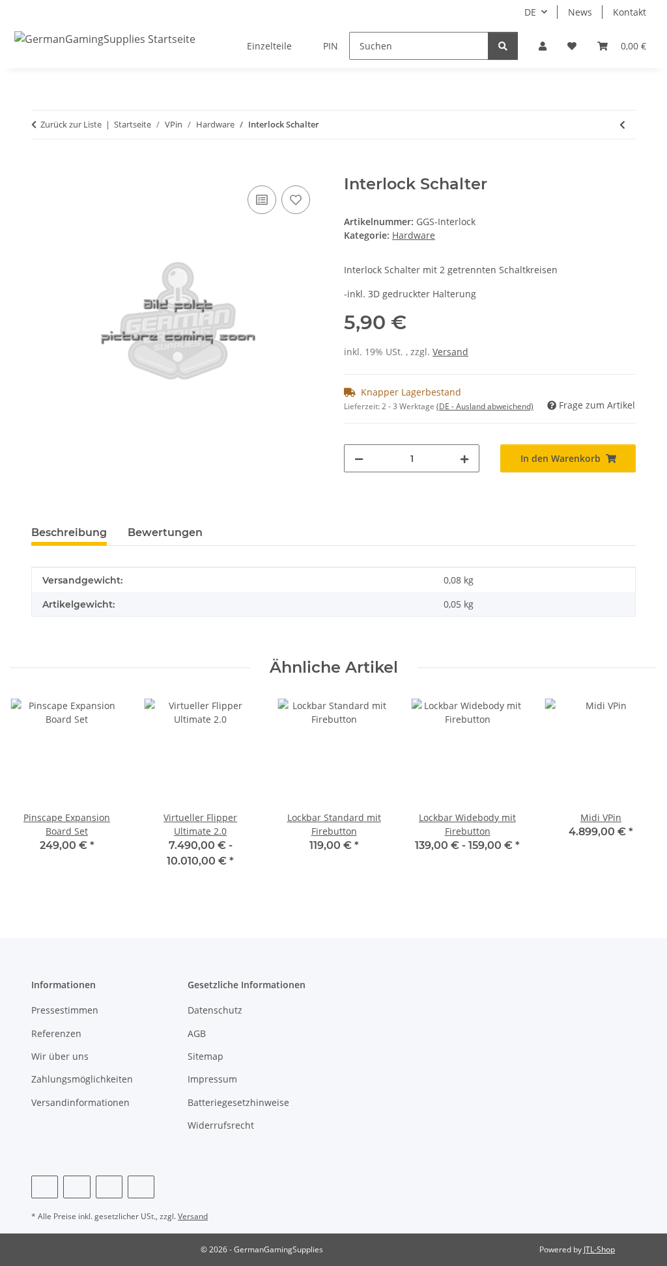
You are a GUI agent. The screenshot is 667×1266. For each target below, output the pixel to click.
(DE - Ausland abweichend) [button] (484, 406)
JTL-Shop (599, 1249)
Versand (450, 351)
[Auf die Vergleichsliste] (262, 199)
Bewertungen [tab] (165, 532)
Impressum (212, 1079)
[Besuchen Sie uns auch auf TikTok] (141, 1187)
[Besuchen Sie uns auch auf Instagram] (109, 1187)
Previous (32, 792)
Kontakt (629, 12)
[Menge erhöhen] (464, 458)
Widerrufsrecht (221, 1125)
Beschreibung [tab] (69, 532)
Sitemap (205, 1056)
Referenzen (56, 1033)
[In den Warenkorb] (41, 168)
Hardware (413, 235)
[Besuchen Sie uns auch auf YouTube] (76, 1187)
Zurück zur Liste (71, 124)
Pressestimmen (64, 1010)
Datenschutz (215, 1010)
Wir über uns (60, 1056)
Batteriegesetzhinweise (238, 1102)
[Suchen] (503, 46)
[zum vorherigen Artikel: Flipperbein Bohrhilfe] (622, 125)
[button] (542, 45)
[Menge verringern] (359, 458)
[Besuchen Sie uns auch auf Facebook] (44, 1187)
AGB (197, 1033)
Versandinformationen (80, 1102)
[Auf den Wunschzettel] (295, 199)
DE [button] (530, 12)
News (580, 12)
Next (635, 792)
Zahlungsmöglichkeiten (82, 1079)
